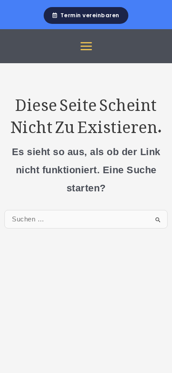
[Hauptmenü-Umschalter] (86, 46)
